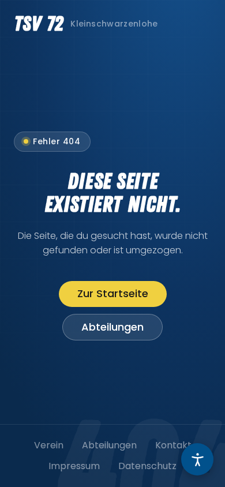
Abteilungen (112, 327)
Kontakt (173, 445)
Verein (48, 445)
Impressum (74, 466)
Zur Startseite (112, 293)
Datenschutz (147, 466)
